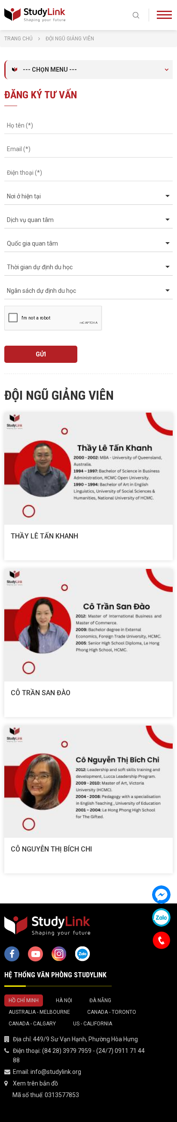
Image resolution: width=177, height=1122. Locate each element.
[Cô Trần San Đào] (88, 625)
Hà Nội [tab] (64, 1000)
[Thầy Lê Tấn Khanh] (88, 469)
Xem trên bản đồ (35, 1083)
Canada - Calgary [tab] (32, 1024)
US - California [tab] (92, 1024)
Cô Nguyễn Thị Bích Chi (51, 849)
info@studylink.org (56, 1071)
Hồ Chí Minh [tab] (24, 1000)
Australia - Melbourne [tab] (39, 1012)
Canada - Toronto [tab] (111, 1012)
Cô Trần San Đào (40, 693)
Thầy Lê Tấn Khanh (44, 536)
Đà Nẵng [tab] (100, 1000)
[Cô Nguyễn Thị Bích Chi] (88, 782)
